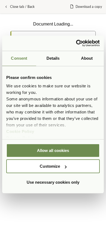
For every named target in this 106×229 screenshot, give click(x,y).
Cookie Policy (20, 131)
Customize (50, 166)
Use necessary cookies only (53, 182)
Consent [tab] (19, 58)
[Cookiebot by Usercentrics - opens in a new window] (76, 43)
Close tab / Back (22, 6)
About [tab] (87, 58)
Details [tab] (53, 58)
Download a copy (89, 6)
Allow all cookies (53, 150)
